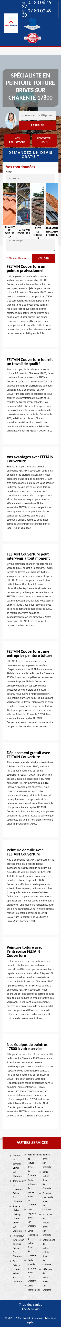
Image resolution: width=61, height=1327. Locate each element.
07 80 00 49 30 (37, 13)
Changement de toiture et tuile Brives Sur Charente (47, 1252)
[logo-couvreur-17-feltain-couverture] (11, 23)
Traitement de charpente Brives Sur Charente (17, 1191)
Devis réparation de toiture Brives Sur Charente (32, 1243)
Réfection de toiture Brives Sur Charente (47, 1279)
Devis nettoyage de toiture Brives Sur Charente (32, 1192)
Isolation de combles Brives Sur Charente (17, 1165)
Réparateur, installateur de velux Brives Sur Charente (17, 1246)
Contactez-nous (44, 140)
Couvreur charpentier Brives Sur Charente (47, 1201)
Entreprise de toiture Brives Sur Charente (47, 1224)
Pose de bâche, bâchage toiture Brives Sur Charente (17, 1218)
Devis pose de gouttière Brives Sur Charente (32, 1270)
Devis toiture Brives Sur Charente (47, 1180)
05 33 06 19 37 (37, 5)
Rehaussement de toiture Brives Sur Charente (32, 1165)
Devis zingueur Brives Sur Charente (32, 1217)
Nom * (9, 172)
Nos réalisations (17, 140)
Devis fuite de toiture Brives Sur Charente (17, 1271)
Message (10, 234)
